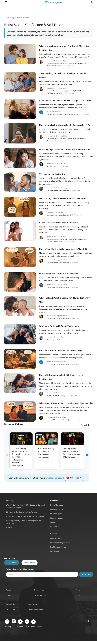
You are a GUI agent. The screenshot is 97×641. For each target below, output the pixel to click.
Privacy (9, 595)
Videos (52, 522)
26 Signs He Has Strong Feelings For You (21, 512)
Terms (78, 595)
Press (78, 590)
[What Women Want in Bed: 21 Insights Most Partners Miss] (20, 421)
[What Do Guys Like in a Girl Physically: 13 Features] (20, 216)
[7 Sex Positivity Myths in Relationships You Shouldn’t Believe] (20, 91)
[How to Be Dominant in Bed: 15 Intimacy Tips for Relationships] (20, 393)
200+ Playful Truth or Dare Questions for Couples (25, 516)
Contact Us (10, 604)
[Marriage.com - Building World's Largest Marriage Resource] (53, 4)
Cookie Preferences (35, 609)
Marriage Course (56, 538)
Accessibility (33, 604)
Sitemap (8, 627)
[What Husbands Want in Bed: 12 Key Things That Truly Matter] (20, 315)
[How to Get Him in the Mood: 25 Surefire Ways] (20, 368)
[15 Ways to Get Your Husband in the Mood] (20, 240)
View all (84, 425)
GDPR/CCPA (10, 609)
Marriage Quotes (56, 518)
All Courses (54, 551)
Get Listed (11, 562)
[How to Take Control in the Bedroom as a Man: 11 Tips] (20, 267)
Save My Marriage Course (60, 543)
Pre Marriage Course (58, 547)
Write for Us (29, 562)
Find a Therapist (56, 505)
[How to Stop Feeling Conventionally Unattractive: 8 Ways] (20, 143)
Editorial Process (40, 595)
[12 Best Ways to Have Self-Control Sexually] (20, 291)
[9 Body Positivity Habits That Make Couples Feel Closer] (20, 118)
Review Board (39, 590)
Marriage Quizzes (56, 514)
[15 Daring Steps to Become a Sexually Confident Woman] (20, 167)
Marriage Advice (56, 509)
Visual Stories (55, 527)
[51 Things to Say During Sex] (20, 192)
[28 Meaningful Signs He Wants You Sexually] (20, 344)
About (8, 590)
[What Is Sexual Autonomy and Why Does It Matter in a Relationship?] (20, 64)
